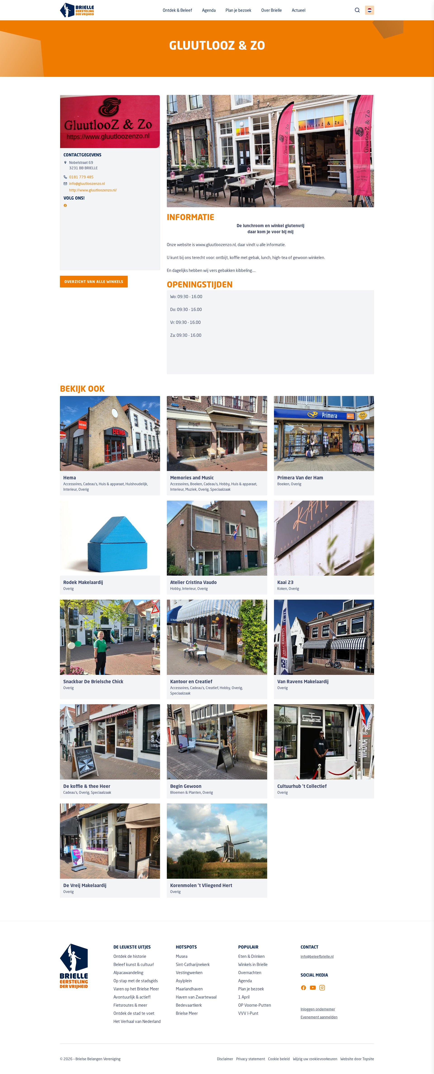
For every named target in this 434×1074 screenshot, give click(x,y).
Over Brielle (271, 10)
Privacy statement (250, 1059)
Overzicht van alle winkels (93, 281)
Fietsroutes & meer (130, 1005)
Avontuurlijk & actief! (132, 996)
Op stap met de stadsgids (135, 980)
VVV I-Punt (248, 1013)
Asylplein (184, 980)
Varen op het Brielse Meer (136, 988)
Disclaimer (225, 1059)
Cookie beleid (279, 1059)
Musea (181, 956)
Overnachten (249, 972)
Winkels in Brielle (253, 964)
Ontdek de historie (129, 956)
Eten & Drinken (251, 956)
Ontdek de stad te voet (133, 1013)
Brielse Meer (187, 1013)
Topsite (368, 1059)
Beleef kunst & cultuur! (133, 964)
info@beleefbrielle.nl (317, 956)
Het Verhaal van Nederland (137, 1021)
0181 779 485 (81, 177)
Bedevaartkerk (189, 1005)
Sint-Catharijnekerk (193, 964)
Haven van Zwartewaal (196, 996)
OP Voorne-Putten (254, 1005)
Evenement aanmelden (319, 1017)
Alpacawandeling (128, 972)
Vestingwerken (189, 972)
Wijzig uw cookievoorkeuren (315, 1059)
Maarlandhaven (189, 988)
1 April (244, 996)
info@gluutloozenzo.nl (87, 183)
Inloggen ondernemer (318, 1009)
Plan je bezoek (238, 10)
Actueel (298, 10)
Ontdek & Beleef (177, 10)
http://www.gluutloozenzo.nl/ (93, 190)
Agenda (209, 10)
